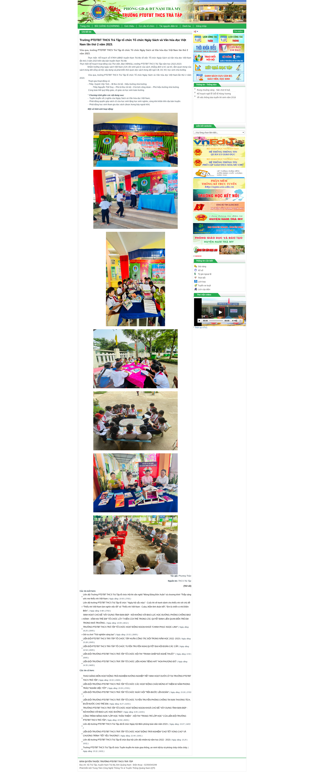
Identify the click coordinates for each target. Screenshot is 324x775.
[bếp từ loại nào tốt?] (219, 244)
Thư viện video (204, 295)
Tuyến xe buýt (204, 285)
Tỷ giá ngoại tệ (204, 274)
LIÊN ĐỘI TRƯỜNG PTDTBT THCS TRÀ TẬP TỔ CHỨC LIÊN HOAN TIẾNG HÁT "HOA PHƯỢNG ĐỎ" (130, 661)
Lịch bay (202, 282)
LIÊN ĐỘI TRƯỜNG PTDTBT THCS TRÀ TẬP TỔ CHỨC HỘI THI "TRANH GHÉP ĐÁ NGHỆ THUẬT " (129, 654)
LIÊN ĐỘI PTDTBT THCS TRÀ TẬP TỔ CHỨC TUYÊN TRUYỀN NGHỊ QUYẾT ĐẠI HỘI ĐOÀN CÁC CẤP (130, 646)
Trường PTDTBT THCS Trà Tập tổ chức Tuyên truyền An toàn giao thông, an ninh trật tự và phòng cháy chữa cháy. (135, 747)
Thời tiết (201, 278)
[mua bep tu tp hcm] (197, 257)
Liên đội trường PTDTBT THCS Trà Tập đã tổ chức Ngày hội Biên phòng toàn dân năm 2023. (125, 724)
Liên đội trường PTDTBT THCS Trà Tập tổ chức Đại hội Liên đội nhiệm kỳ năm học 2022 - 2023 (126, 740)
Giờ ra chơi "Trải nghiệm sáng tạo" (99, 634)
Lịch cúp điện (204, 289)
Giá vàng (202, 266)
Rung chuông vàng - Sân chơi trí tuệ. (212, 97)
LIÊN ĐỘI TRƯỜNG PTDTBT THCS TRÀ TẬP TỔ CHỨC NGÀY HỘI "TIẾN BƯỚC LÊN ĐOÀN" (126, 692)
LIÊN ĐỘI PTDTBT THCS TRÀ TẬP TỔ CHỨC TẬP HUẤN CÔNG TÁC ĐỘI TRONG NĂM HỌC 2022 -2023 (131, 638)
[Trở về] (187, 586)
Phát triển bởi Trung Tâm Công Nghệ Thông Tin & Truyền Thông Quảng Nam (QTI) (117, 768)
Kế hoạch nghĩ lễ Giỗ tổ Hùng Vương (214, 90)
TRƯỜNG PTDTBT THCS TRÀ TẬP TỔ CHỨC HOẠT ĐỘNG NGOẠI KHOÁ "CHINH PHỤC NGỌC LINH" (130, 627)
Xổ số (200, 270)
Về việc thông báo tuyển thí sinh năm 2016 (216, 94)
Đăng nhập (201, 26)
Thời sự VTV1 (201, 327)
